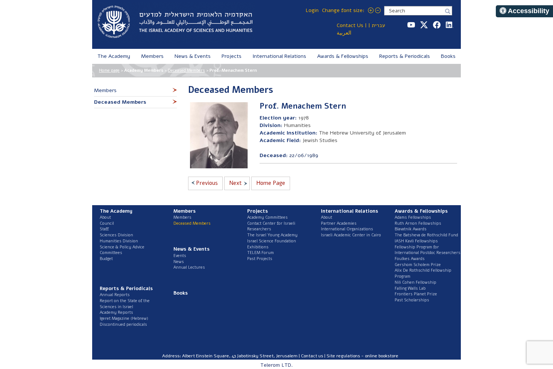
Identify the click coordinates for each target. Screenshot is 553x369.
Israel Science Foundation (271, 241)
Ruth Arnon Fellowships (418, 223)
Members (182, 217)
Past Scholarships (412, 300)
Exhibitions (258, 247)
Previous (207, 183)
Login (312, 10)
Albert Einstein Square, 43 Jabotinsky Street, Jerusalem (240, 356)
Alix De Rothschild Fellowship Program (423, 273)
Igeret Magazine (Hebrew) (124, 318)
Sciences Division (116, 235)
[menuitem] (114, 56)
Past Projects (259, 259)
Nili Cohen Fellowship (415, 282)
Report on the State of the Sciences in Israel (125, 304)
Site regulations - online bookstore (362, 356)
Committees (111, 253)
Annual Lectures (189, 267)
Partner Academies (339, 223)
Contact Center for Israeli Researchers (271, 226)
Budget (106, 259)
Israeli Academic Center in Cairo (351, 235)
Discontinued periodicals (123, 324)
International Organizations (347, 229)
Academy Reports (116, 312)
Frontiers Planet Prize (416, 294)
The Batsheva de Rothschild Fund (426, 235)
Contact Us (350, 25)
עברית (378, 25)
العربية (344, 32)
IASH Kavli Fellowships (416, 241)
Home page (109, 70)
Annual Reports (115, 295)
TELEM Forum (260, 253)
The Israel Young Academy (272, 235)
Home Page (270, 183)
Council (107, 223)
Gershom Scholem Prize (418, 265)
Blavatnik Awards (411, 229)
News (178, 262)
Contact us (312, 356)
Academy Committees (267, 217)
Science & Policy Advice (122, 247)
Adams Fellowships (413, 217)
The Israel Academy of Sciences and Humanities (174, 22)
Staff (104, 229)
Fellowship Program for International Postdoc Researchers (427, 250)
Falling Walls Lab (410, 288)
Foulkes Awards (410, 259)
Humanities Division (119, 241)
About (105, 217)
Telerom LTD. (276, 365)
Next (235, 183)
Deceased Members (186, 70)
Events (179, 256)
